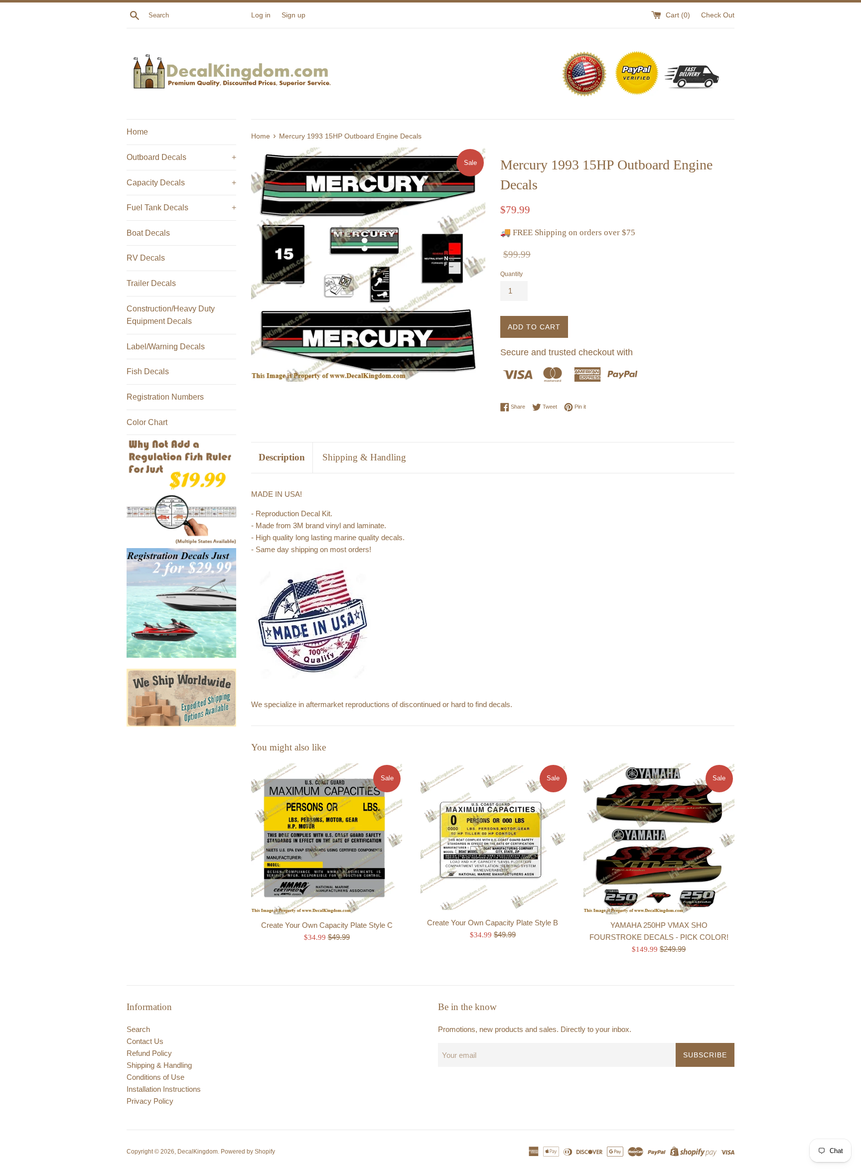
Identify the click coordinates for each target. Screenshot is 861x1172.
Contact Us (145, 1041)
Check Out (717, 15)
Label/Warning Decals (166, 346)
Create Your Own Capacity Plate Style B (492, 922)
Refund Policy (149, 1053)
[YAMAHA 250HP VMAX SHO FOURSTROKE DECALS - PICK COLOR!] (658, 838)
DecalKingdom (197, 1151)
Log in (261, 15)
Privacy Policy (150, 1101)
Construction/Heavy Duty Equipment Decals (171, 315)
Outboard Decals (181, 157)
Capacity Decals (181, 182)
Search (138, 1029)
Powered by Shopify (248, 1151)
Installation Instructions (164, 1089)
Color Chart (147, 422)
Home (137, 132)
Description (282, 457)
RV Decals (146, 258)
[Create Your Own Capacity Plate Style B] (492, 837)
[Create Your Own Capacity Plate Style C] (326, 838)
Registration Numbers (165, 397)
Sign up (293, 15)
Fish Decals (148, 371)
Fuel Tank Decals (181, 207)
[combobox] (197, 15)
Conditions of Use (155, 1077)
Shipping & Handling (364, 457)
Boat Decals (148, 233)
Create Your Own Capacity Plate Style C (327, 925)
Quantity (511, 274)
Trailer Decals (151, 283)
